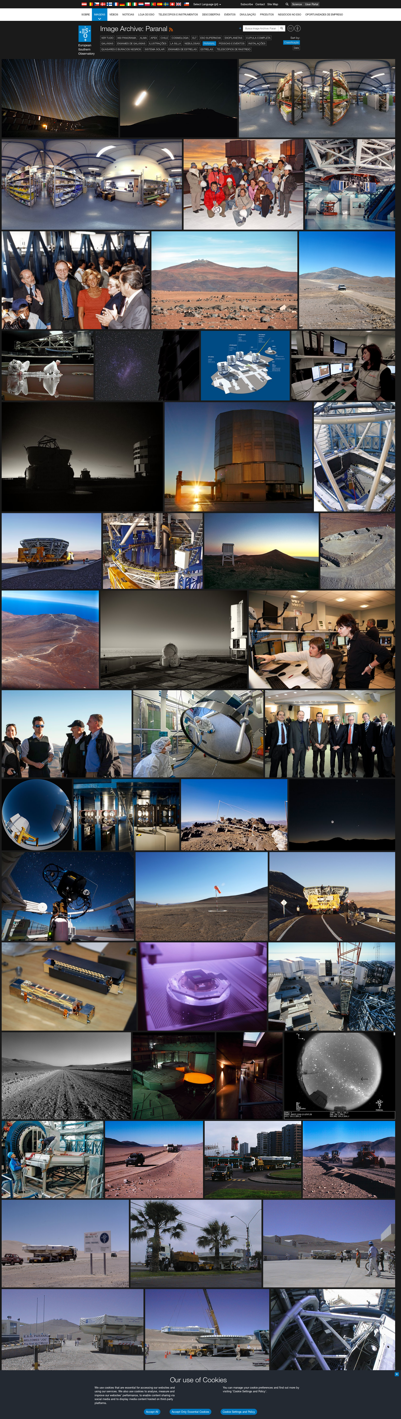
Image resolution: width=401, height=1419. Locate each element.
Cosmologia (180, 37)
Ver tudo (107, 37)
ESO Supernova (210, 37)
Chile (164, 37)
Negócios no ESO (289, 14)
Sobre (85, 14)
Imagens (99, 14)
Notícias (128, 14)
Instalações (256, 43)
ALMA (143, 37)
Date (296, 47)
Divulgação (248, 14)
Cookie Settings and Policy (239, 1411)
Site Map (272, 4)
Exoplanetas (233, 37)
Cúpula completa (258, 37)
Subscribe (247, 4)
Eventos (230, 14)
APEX (154, 37)
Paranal (209, 43)
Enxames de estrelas (182, 49)
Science (297, 4)
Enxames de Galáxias (131, 43)
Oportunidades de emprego (324, 14)
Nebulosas (192, 43)
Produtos (267, 14)
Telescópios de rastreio (233, 49)
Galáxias (107, 43)
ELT (194, 37)
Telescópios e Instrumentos (178, 14)
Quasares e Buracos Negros (121, 49)
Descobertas (211, 14)
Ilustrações (157, 43)
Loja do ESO (146, 14)
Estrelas (206, 49)
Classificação (291, 42)
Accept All (152, 1411)
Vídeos (113, 14)
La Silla (175, 43)
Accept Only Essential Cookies (190, 1411)
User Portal (311, 4)
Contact (260, 4)
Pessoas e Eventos (232, 43)
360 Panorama (126, 37)
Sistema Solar (154, 49)
